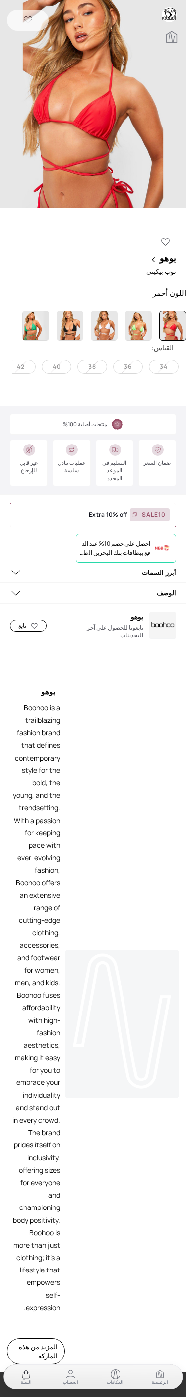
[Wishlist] (28, 20)
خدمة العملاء (170, 13)
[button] (93, 105)
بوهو (168, 258)
